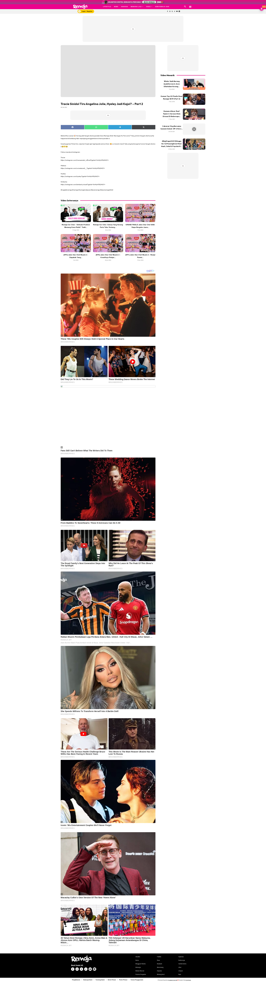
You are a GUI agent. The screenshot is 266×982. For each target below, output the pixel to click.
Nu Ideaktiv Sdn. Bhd (172, 980)
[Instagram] (170, 11)
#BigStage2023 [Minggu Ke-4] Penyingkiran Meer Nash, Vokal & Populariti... (171, 143)
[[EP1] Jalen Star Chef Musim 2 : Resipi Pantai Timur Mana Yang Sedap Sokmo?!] (140, 243)
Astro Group (188, 980)
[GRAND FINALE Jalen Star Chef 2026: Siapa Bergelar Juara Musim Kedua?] (140, 213)
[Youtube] (177, 11)
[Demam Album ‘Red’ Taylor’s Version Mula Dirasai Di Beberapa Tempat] (194, 114)
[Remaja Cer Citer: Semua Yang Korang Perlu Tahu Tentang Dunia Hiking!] (108, 213)
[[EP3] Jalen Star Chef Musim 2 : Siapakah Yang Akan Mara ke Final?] (76, 243)
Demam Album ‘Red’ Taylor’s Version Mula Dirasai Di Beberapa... (172, 113)
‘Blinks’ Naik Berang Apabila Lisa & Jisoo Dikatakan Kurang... (172, 83)
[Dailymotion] (179, 11)
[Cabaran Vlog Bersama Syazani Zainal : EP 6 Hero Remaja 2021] (194, 129)
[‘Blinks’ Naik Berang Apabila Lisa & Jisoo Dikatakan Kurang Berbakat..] (194, 84)
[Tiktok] (174, 11)
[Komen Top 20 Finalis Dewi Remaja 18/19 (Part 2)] (194, 99)
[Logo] (80, 6)
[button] (185, 6)
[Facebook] (167, 11)
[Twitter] (172, 11)
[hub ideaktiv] (190, 5)
